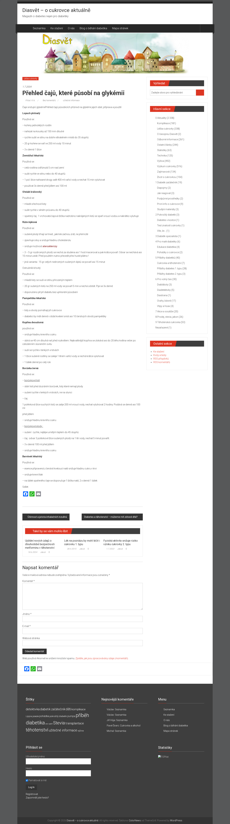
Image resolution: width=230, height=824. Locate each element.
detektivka (33, 709)
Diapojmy (162, 187)
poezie (35, 716)
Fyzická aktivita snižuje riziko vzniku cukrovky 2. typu (120, 542)
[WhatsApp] (32, 494)
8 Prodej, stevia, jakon (166, 316)
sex (46, 724)
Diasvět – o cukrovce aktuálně (56, 10)
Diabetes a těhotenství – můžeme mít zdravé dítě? (111, 517)
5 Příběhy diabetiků (165, 257)
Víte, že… (161, 230)
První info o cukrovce (168, 204)
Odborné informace (167, 139)
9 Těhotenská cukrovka (167, 322)
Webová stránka (31, 638)
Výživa (160, 161)
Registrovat (32, 794)
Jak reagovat (164, 193)
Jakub (43, 552)
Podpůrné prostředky (168, 198)
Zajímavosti (163, 171)
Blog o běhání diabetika (93, 28)
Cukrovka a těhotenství (169, 263)
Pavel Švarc (113, 725)
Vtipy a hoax (163, 306)
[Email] (38, 494)
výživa (81, 730)
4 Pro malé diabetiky (166, 241)
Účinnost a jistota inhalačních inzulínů (47, 517)
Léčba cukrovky (30, 78)
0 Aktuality (160, 118)
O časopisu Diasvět (167, 134)
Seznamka (39, 28)
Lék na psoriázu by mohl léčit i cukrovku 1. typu (82, 542)
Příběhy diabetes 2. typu (169, 273)
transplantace (74, 723)
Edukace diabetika (166, 247)
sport (50, 724)
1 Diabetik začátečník (166, 182)
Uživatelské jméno (35, 756)
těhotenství (37, 730)
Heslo (29, 768)
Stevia (59, 722)
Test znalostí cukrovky (169, 225)
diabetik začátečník (52, 709)
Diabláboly (162, 284)
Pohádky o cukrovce (168, 252)
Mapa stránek (120, 28)
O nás (71, 28)
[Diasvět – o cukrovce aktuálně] (26, 28)
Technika (162, 155)
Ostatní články (164, 144)
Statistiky (162, 150)
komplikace (79, 709)
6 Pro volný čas (163, 279)
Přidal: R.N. (30, 100)
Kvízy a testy (159, 355)
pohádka (44, 716)
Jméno (26, 614)
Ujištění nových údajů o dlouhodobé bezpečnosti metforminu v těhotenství (40, 544)
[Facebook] (25, 494)
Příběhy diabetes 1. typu (169, 268)
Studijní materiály (166, 209)
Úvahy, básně (164, 300)
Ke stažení (57, 28)
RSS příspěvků (161, 358)
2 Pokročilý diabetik (165, 214)
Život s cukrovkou (166, 177)
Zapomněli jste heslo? (37, 797)
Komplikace (163, 123)
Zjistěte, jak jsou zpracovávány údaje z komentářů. (101, 658)
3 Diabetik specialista (166, 236)
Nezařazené (161, 327)
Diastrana (162, 295)
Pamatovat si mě (37, 780)
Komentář (28, 581)
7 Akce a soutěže (164, 311)
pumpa (71, 716)
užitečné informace (71, 100)
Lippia (29, 716)
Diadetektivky (164, 290)
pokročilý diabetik (58, 716)
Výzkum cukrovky (166, 166)
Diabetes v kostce (166, 220)
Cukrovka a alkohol (130, 725)
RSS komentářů (161, 362)
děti (68, 709)
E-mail (26, 626)
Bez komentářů (49, 100)
